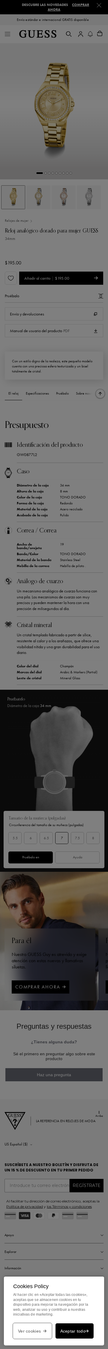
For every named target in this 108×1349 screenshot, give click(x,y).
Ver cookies (29, 1331)
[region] (54, 1310)
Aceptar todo (73, 1331)
